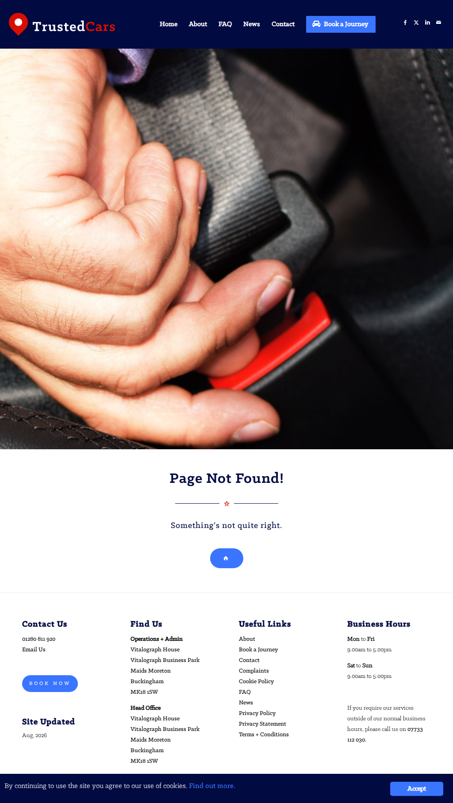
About (247, 639)
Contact (249, 660)
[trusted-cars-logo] (62, 24)
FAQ (245, 692)
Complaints (254, 671)
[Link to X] (416, 22)
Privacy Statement (262, 724)
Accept (416, 788)
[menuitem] (168, 24)
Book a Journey (258, 649)
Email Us (34, 649)
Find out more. (212, 786)
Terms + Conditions (264, 734)
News (246, 703)
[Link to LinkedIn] (427, 22)
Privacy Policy (257, 713)
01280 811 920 (38, 639)
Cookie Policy (256, 681)
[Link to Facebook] (405, 22)
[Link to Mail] (438, 22)
